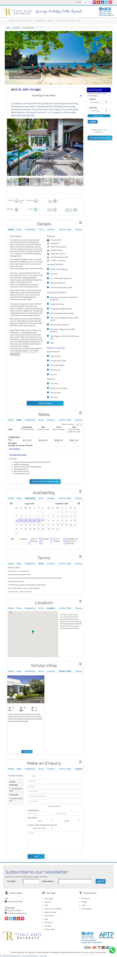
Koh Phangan (87, 909)
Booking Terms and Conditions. (99, 131)
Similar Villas (65, 229)
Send (36, 856)
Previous (3, 147)
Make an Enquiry (45, 403)
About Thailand (69, 21)
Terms (41, 229)
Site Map (48, 926)
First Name (11, 881)
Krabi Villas (16, 28)
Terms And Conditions (53, 909)
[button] (33, 632)
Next (86, 147)
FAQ (46, 905)
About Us (48, 902)
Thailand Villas (39, 21)
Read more (15, 354)
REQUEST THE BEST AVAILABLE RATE (45, 481)
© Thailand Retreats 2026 (10, 956)
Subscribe (100, 881)
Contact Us (49, 922)
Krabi (84, 905)
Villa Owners (49, 916)
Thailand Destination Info (24, 21)
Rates (19, 229)
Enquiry (78, 229)
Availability (30, 229)
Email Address (48, 881)
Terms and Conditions (30, 956)
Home (8, 28)
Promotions (59, 21)
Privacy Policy (50, 929)
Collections (50, 21)
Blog (78, 21)
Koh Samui (86, 898)
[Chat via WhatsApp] (112, 950)
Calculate (92, 122)
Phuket (84, 902)
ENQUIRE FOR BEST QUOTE (100, 138)
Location (51, 229)
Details (11, 229)
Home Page (11, 21)
